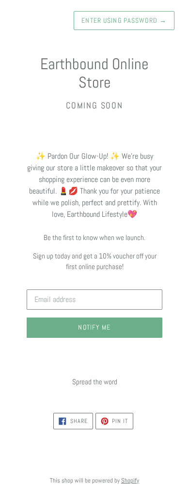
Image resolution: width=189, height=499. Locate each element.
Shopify (130, 480)
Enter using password (124, 20)
